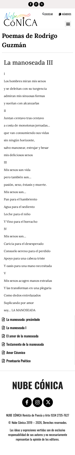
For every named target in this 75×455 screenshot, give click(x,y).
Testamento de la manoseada (25, 344)
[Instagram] (36, 4)
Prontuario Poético (18, 360)
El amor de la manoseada (22, 335)
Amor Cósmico (15, 352)
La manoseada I (16, 327)
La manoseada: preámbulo (23, 319)
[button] (43, 14)
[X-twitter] (41, 4)
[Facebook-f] (30, 4)
